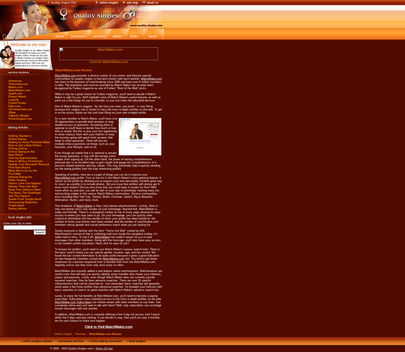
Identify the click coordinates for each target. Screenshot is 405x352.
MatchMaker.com (19, 90)
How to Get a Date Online (24, 145)
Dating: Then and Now (22, 186)
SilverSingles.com (20, 118)
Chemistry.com (18, 84)
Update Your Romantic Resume (28, 164)
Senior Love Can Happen (24, 183)
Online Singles (63, 334)
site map (132, 2)
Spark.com (15, 93)
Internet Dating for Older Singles (20, 178)
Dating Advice (17, 208)
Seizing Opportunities (22, 158)
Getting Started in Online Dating (19, 137)
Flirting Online (17, 148)
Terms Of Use (104, 348)
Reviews (81, 334)
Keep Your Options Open (24, 189)
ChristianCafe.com (20, 109)
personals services (71, 341)
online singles (109, 2)
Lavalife (13, 99)
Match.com (15, 87)
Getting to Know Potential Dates (29, 142)
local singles (137, 341)
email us (152, 2)
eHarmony (15, 80)
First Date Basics (19, 167)
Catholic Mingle (18, 115)
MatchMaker (102, 237)
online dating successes (106, 341)
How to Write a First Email (25, 161)
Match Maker (84, 205)
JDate (12, 112)
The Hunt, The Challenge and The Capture (24, 194)
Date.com (14, 106)
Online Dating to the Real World (21, 153)
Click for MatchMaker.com (108, 62)
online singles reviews (37, 341)
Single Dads (16, 205)
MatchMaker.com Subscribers (73, 302)
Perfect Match (17, 96)
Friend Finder (17, 103)
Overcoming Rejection (23, 202)
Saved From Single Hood (24, 199)
